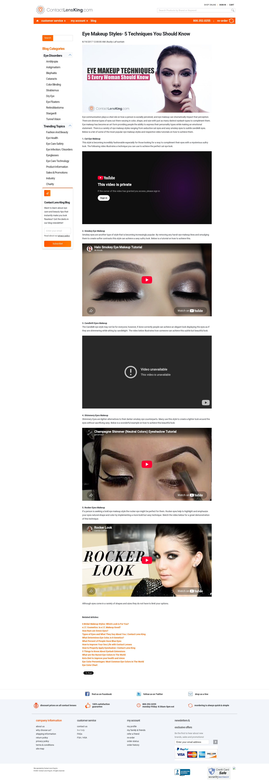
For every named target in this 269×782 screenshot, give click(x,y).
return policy (42, 737)
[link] (198, 771)
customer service (52, 20)
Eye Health (52, 138)
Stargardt (51, 113)
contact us (82, 726)
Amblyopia (52, 61)
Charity (50, 184)
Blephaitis (51, 73)
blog (93, 20)
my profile (132, 726)
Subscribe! (58, 243)
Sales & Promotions (56, 172)
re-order (131, 737)
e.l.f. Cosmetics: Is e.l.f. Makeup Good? (101, 627)
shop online (210, 5)
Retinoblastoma (55, 107)
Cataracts (51, 78)
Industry (50, 178)
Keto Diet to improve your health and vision (103, 658)
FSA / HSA (82, 737)
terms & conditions (45, 745)
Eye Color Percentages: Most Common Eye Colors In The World (113, 661)
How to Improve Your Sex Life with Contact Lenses (107, 644)
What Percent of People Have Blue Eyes (101, 641)
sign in (222, 5)
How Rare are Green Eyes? (95, 631)
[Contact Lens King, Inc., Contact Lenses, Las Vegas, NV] (182, 773)
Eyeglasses (52, 155)
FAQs (79, 734)
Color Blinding (53, 84)
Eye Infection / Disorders (59, 149)
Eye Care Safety (55, 143)
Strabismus (52, 90)
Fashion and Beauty (57, 132)
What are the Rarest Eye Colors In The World (104, 655)
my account (78, 20)
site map (40, 748)
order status (133, 741)
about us (40, 726)
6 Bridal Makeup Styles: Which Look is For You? (105, 624)
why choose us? (43, 730)
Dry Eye (50, 96)
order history (133, 745)
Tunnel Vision (53, 119)
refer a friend (133, 734)
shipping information (46, 734)
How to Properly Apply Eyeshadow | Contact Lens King (108, 648)
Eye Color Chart (89, 665)
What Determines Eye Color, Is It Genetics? (103, 637)
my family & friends (136, 730)
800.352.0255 (201, 20)
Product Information (57, 166)
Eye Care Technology (57, 161)
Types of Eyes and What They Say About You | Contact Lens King (114, 634)
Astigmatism (53, 67)
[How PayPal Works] (196, 753)
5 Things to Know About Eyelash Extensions (103, 651)
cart (231, 5)
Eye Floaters (52, 101)
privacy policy (64, 236)
